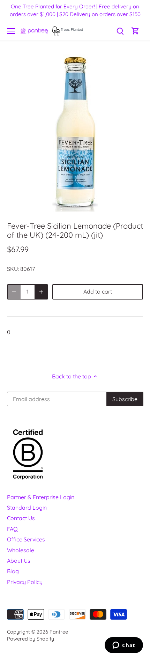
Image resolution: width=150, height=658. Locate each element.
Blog (13, 571)
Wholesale (20, 550)
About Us (18, 560)
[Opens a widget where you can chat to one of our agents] (123, 646)
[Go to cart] (135, 30)
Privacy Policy (25, 581)
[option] (75, 133)
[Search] (120, 30)
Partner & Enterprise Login (40, 497)
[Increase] (41, 291)
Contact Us (21, 518)
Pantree (59, 632)
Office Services (26, 539)
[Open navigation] (11, 31)
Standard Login (27, 507)
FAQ (12, 528)
